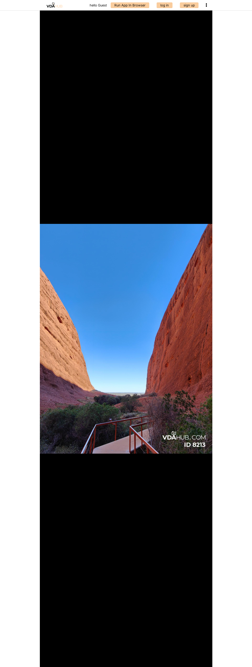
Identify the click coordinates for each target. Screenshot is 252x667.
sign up (189, 5)
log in (164, 5)
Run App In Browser (130, 5)
